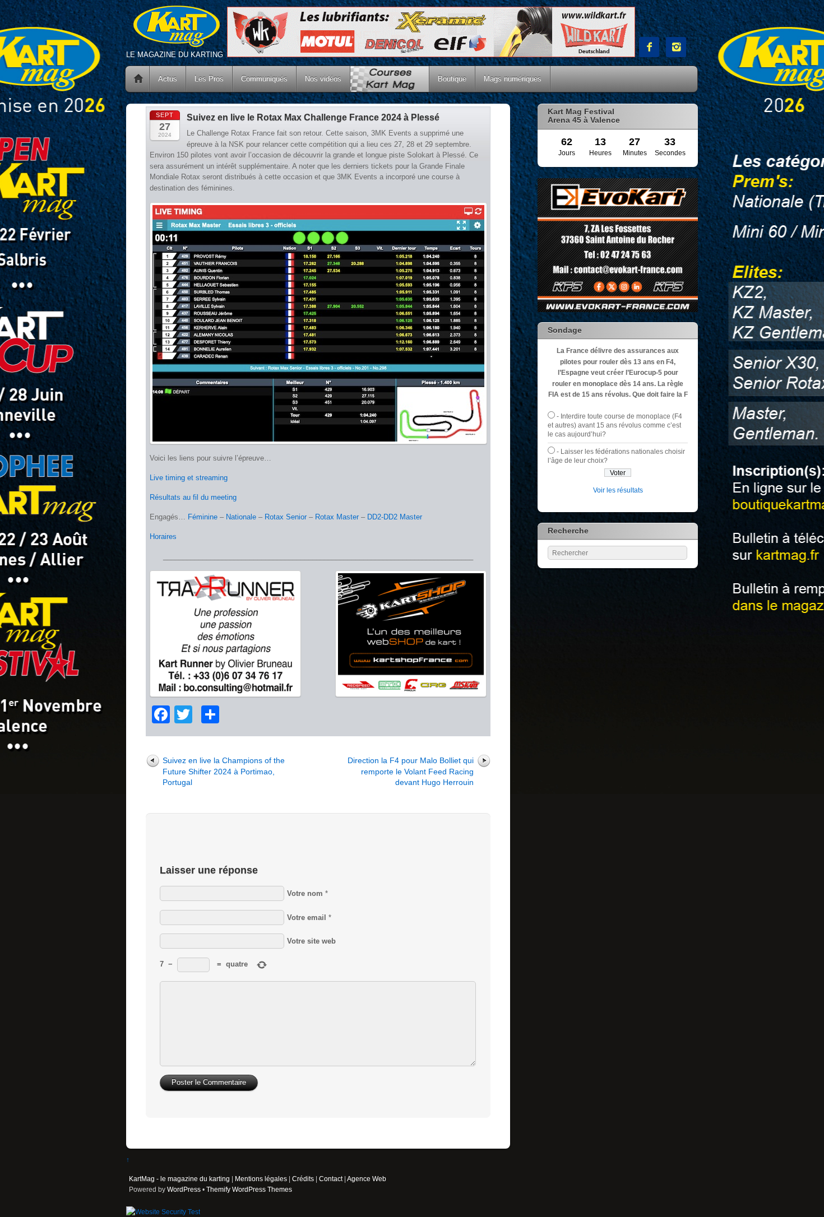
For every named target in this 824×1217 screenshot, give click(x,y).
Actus (167, 79)
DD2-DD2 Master (394, 517)
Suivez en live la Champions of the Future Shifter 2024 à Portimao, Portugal (224, 771)
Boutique (452, 79)
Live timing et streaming (189, 477)
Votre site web (311, 941)
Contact (330, 1178)
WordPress (184, 1189)
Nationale (241, 517)
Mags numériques (512, 79)
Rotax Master (337, 517)
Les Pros (209, 79)
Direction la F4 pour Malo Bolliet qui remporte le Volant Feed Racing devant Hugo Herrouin (411, 771)
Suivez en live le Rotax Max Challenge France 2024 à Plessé (313, 117)
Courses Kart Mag (389, 79)
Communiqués (264, 79)
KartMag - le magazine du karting (179, 1178)
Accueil (138, 79)
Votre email (306, 917)
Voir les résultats (618, 490)
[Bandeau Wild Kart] (431, 54)
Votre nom (305, 893)
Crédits (303, 1178)
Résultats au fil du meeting (193, 497)
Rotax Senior (286, 517)
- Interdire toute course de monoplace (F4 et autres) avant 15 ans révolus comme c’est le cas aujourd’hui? (615, 425)
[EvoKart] (618, 309)
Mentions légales (261, 1178)
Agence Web (366, 1178)
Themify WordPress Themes (249, 1189)
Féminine (202, 517)
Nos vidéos (323, 79)
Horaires (163, 536)
